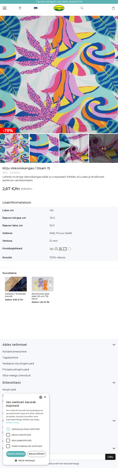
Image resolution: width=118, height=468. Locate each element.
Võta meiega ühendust (16, 375)
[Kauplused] (20, 7)
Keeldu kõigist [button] (37, 454)
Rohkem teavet (13, 422)
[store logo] (59, 8)
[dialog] (26, 429)
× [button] (45, 397)
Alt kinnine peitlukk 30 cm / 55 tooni (41, 296)
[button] (35, 8)
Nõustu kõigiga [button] (16, 454)
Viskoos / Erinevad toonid (15, 295)
